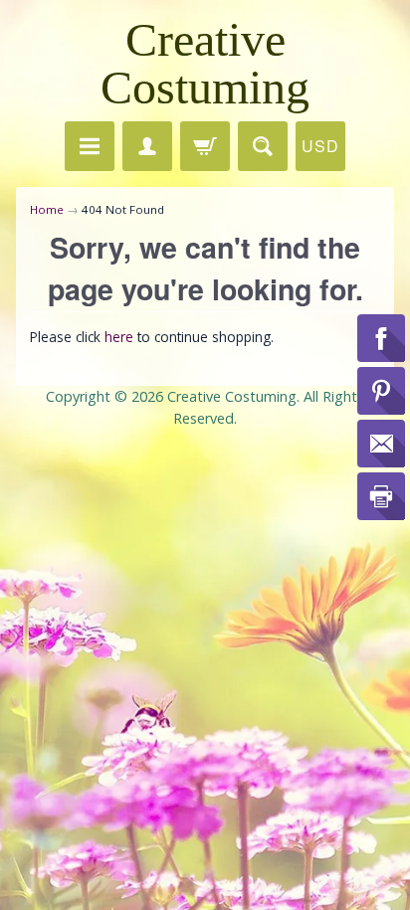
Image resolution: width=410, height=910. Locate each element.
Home (47, 209)
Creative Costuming (205, 63)
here (118, 336)
